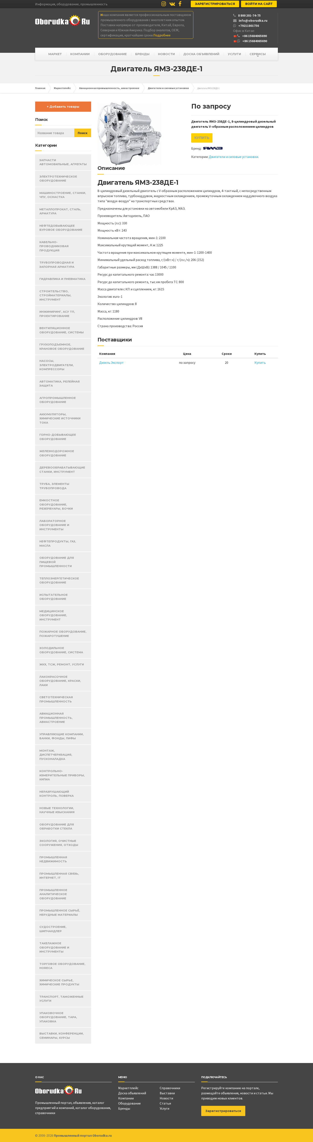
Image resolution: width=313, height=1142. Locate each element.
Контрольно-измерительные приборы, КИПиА (62, 775)
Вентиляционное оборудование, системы (61, 330)
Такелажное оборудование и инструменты (54, 947)
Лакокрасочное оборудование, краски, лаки (60, 681)
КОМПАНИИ (80, 54)
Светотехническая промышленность (56, 699)
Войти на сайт (259, 4)
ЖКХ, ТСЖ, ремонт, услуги (61, 664)
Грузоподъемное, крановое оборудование (61, 346)
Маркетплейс (128, 1088)
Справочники (170, 1088)
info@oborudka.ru (253, 20)
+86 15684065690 (254, 36)
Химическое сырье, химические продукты (59, 982)
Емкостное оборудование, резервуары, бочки (56, 504)
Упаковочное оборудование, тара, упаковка (58, 1017)
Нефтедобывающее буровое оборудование (60, 228)
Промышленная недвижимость (53, 859)
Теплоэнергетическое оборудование (59, 580)
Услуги (164, 1108)
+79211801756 (248, 25)
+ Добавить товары (63, 107)
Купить (201, 138)
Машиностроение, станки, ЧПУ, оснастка (62, 195)
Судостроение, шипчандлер (52, 929)
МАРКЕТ (55, 54)
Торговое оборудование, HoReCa (62, 966)
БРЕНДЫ (142, 54)
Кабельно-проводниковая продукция (54, 246)
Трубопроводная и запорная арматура (56, 264)
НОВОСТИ (166, 54)
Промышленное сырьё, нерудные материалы (59, 912)
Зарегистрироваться (215, 4)
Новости (166, 1098)
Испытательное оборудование (53, 597)
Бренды (124, 1108)
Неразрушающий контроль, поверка (56, 794)
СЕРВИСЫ (258, 54)
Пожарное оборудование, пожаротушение (62, 634)
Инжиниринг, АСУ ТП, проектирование (57, 314)
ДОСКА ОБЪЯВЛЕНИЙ (201, 54)
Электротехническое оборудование (58, 178)
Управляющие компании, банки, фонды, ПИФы (61, 736)
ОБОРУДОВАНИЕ (112, 54)
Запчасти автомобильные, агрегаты (63, 162)
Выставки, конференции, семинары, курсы (61, 1035)
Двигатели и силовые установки (233, 157)
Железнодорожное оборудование (56, 453)
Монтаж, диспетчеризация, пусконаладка (55, 755)
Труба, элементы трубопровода (54, 486)
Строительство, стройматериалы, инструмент (55, 295)
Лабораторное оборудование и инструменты (54, 525)
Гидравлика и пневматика (62, 279)
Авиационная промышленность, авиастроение (56, 718)
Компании (126, 1098)
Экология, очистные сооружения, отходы (58, 843)
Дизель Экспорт (111, 362)
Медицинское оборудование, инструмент (53, 615)
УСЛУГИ (234, 54)
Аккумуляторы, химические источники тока (59, 418)
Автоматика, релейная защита (59, 383)
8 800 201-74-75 (249, 15)
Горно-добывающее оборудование (57, 437)
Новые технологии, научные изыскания (57, 810)
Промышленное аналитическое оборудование (53, 894)
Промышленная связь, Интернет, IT (59, 876)
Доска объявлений (132, 1093)
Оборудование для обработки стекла (56, 826)
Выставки (167, 1093)
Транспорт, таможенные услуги (61, 999)
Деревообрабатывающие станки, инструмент (62, 469)
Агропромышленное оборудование (57, 400)
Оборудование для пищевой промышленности (56, 562)
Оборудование (129, 1103)
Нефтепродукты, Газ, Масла (57, 543)
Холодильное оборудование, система (61, 650)
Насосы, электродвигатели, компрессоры (56, 365)
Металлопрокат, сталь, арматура (60, 211)
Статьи (165, 1103)
